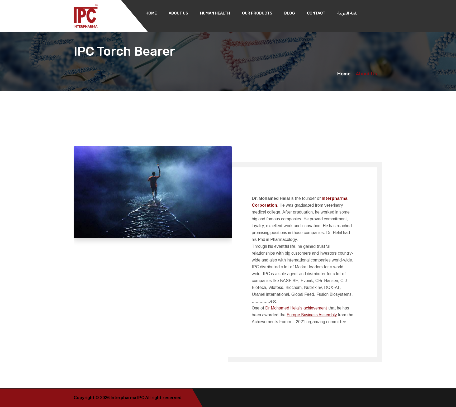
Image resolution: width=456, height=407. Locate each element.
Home (151, 13)
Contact (316, 13)
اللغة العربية (348, 13)
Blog (289, 13)
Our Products (257, 13)
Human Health (215, 13)
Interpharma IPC (128, 397)
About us (178, 13)
